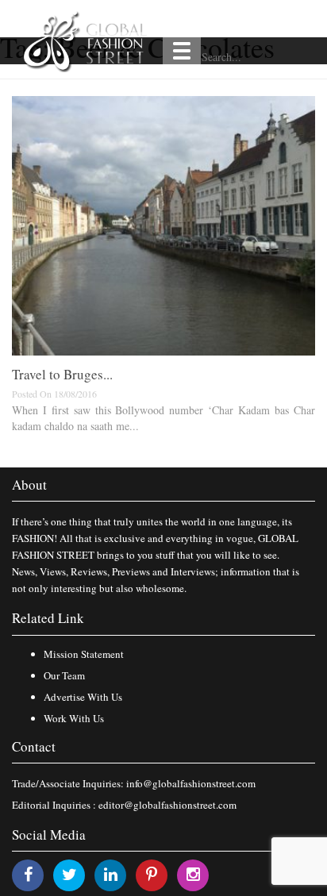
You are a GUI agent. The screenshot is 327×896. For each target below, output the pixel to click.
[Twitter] (69, 874)
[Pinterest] (151, 874)
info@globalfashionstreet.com (191, 783)
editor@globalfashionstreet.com (167, 805)
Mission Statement (84, 654)
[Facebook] (28, 874)
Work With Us (74, 718)
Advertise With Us (83, 697)
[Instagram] (193, 874)
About (29, 484)
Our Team (64, 675)
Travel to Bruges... (62, 374)
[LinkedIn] (110, 874)
